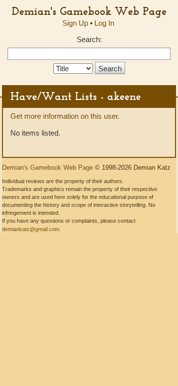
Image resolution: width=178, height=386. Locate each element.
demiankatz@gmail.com (30, 229)
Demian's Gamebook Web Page (89, 11)
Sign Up (75, 23)
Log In (104, 23)
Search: (89, 39)
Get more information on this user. (65, 116)
